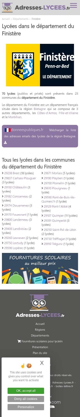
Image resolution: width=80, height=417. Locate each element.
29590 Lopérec (13, 248)
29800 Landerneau (16, 219)
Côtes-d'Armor (47, 113)
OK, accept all (26, 390)
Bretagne (40, 109)
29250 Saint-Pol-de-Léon (60, 230)
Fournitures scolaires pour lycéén (42, 341)
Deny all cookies (25, 399)
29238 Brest (11, 173)
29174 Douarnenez (16, 205)
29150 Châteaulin (15, 187)
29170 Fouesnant (15, 214)
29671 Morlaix (53, 173)
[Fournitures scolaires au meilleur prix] (40, 282)
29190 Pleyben (53, 178)
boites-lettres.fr (64, 386)
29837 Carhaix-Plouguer (20, 178)
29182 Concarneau (16, 196)
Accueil (40, 324)
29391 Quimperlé (55, 220)
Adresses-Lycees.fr (63, 382)
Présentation (40, 347)
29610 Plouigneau (55, 188)
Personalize (26, 407)
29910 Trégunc (53, 244)
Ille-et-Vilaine (69, 113)
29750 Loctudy (13, 243)
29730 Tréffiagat (54, 239)
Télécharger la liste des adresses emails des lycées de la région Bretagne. (40, 133)
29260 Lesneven (14, 238)
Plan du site (40, 353)
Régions (40, 329)
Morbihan (14, 117)
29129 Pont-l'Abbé (56, 206)
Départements (40, 335)
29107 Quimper (54, 215)
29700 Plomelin (54, 183)
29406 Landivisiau (16, 229)
